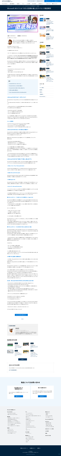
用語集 (46, 433)
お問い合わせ (42, 396)
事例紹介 (27, 441)
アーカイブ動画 (41, 87)
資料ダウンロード (18, 396)
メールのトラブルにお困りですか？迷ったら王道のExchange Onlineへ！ (18, 354)
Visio (26, 428)
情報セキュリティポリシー (23, 448)
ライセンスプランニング (28, 433)
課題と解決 (8, 416)
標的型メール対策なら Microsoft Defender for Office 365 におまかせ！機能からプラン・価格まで (50, 64)
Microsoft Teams (28, 423)
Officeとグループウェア (10, 429)
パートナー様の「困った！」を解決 (29, 436)
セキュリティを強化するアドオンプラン (30, 420)
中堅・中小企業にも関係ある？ (13, 90)
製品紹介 (18, 3)
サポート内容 (27, 440)
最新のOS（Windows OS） (11, 430)
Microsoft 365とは (4, 3)
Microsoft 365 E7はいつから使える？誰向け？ (15, 85)
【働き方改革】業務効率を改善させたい (12, 419)
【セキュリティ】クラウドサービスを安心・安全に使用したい (14, 423)
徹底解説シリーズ (48, 413)
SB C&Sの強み (34, 3)
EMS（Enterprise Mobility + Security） (12, 431)
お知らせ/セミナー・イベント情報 (49, 428)
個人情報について (32, 448)
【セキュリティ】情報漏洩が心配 (11, 424)
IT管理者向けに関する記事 (49, 425)
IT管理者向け (41, 94)
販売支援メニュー (41, 3)
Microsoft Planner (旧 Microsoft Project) (31, 427)
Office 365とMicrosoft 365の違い (12, 413)
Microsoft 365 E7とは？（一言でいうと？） (15, 83)
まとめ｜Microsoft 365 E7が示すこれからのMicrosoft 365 (17, 92)
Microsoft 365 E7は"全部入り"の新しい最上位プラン (17, 87)
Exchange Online (28, 424)
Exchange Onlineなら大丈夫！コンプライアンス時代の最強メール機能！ (18, 347)
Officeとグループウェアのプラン (29, 414)
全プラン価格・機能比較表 (12, 370)
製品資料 (47, 414)
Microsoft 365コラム (42, 96)
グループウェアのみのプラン (29, 413)
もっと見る (22, 359)
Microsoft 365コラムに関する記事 (50, 426)
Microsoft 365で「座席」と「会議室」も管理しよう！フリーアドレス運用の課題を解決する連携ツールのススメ (50, 38)
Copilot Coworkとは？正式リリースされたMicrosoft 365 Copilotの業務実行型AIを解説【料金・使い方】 (49, 23)
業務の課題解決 (12, 3)
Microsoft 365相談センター (11, 409)
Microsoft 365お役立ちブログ (49, 419)
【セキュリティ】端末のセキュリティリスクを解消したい (14, 425)
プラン (23, 3)
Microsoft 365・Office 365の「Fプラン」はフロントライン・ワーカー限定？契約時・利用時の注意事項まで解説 (50, 56)
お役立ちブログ (48, 3)
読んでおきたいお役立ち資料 (49, 415)
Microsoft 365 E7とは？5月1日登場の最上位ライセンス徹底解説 (49, 30)
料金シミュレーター (28, 429)
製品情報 (41, 89)
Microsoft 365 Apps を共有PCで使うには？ (49, 49)
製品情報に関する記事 (48, 422)
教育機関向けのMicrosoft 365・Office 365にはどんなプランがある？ (34, 347)
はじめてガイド (55, 3)
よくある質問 (28, 3)
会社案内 (38, 448)
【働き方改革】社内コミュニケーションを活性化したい (14, 421)
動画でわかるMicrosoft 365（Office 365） (12, 414)
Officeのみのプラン (28, 418)
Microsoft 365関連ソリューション (11, 433)
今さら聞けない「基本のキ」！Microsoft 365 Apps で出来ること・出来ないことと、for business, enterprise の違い (34, 355)
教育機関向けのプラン (28, 419)
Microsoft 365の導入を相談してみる (21, 314)
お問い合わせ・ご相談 (48, 435)
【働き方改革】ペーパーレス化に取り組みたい (13, 420)
